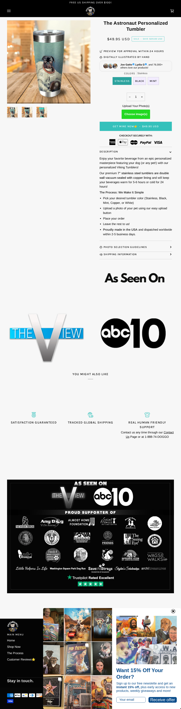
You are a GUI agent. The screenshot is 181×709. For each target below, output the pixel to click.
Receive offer (162, 699)
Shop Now (14, 646)
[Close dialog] (173, 611)
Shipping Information (120, 254)
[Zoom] (14, 97)
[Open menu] (12, 11)
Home (11, 640)
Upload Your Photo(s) (135, 105)
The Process (15, 653)
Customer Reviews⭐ (21, 659)
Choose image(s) (135, 114)
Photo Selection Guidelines (125, 247)
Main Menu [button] (15, 634)
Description (109, 151)
